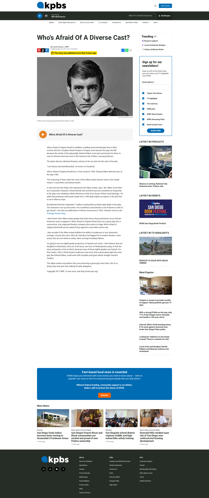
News (51, 22)
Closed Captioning (115, 465)
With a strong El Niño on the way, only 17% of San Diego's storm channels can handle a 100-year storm (155, 314)
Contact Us (113, 469)
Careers (81, 469)
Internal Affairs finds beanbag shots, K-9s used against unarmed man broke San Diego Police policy (155, 327)
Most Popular (146, 272)
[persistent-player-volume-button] (46, 15)
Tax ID (142, 477)
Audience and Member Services (119, 461)
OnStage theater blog (56, 213)
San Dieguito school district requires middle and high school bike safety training (120, 435)
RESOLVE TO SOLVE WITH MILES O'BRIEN (153, 261)
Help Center (113, 485)
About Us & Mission (85, 461)
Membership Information (148, 469)
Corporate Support (146, 461)
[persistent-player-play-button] (39, 16)
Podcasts (116, 22)
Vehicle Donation (145, 481)
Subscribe (156, 130)
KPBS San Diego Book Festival (152, 223)
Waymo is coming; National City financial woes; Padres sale (153, 185)
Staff (81, 489)
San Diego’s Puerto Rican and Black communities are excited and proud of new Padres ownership (86, 436)
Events (145, 22)
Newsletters (83, 465)
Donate (104, 395)
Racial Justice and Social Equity (81, 430)
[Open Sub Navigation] (55, 22)
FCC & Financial (84, 473)
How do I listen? (114, 477)
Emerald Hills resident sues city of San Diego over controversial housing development (154, 436)
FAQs (111, 473)
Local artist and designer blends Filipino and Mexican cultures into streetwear (154, 349)
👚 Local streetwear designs (153, 45)
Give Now (165, 5)
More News (43, 405)
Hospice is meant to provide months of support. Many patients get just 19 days (155, 302)
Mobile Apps (83, 477)
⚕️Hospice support (150, 41)
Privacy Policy (84, 485)
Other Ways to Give (146, 473)
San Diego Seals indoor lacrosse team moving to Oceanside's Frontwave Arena (52, 435)
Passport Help (114, 481)
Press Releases (84, 481)
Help (155, 22)
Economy (39, 430)
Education (109, 430)
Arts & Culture (87, 22)
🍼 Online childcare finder (152, 49)
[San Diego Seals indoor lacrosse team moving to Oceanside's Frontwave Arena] (53, 418)
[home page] (51, 6)
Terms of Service (84, 493)
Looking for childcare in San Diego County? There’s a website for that (154, 338)
